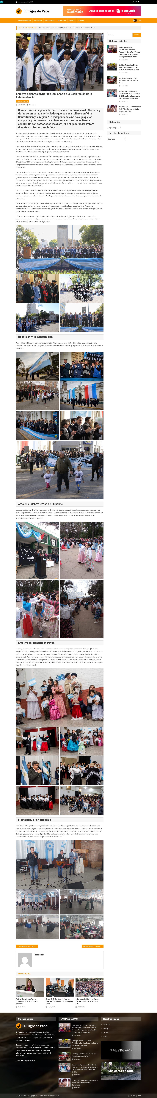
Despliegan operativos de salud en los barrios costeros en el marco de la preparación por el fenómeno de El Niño (129, 94)
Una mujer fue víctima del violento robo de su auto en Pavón (129, 80)
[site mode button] (135, 20)
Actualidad (62, 20)
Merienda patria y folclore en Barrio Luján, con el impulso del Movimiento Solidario (93, 946)
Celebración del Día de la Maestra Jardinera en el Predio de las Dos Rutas (87, 1001)
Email (105, 1036)
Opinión (72, 20)
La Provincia (49, 20)
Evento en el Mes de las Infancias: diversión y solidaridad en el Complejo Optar (59, 1001)
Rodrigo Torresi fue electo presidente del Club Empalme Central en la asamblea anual (129, 67)
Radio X (81, 20)
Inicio (139, 1096)
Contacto (132, 1096)
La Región (38, 20)
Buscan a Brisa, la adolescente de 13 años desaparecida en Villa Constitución (130, 109)
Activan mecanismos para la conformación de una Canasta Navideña (26, 1001)
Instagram (106, 1028)
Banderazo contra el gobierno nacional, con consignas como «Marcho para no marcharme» (28, 946)
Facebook (106, 1025)
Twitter (105, 1032)
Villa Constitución (24, 20)
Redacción (32, 105)
